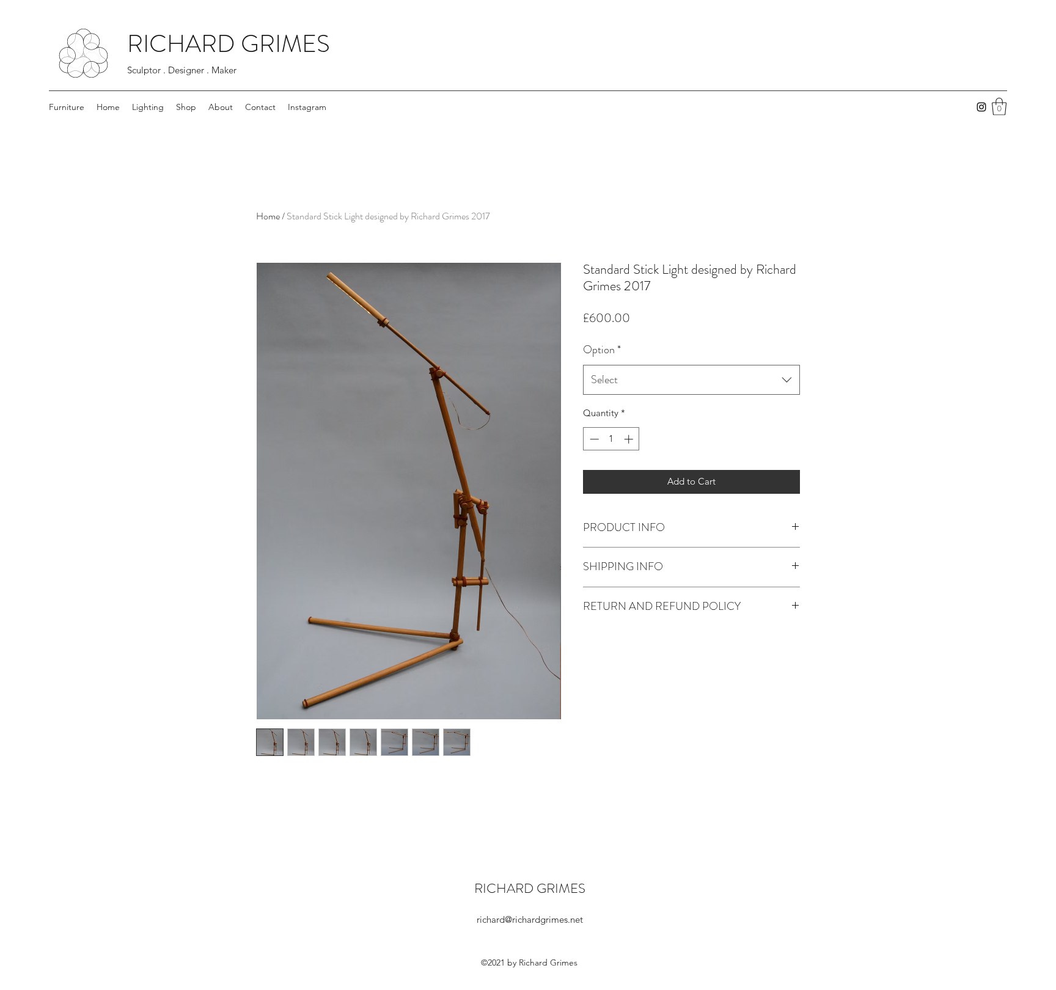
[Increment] (630, 439)
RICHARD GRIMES (228, 43)
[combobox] (691, 380)
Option (602, 350)
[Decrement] (593, 439)
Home (268, 216)
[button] (999, 107)
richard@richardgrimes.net (530, 919)
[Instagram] (981, 107)
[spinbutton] (611, 439)
